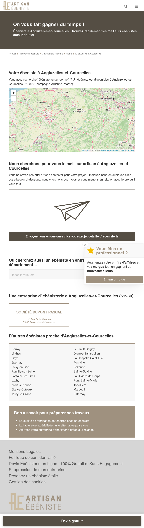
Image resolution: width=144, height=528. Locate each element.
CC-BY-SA (129, 150)
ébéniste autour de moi (53, 79)
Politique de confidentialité (32, 457)
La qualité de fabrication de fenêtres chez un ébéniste (54, 420)
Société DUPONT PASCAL (39, 312)
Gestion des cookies (27, 481)
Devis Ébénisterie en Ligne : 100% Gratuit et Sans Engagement (66, 463)
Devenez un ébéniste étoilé (33, 475)
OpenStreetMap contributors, (112, 150)
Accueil (12, 53)
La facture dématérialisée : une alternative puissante (53, 425)
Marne (69, 53)
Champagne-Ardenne (52, 53)
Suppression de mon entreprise (37, 469)
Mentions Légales (25, 451)
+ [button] (13, 93)
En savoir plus (114, 279)
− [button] (13, 98)
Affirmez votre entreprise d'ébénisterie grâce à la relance (56, 429)
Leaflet (85, 150)
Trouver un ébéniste (29, 53)
